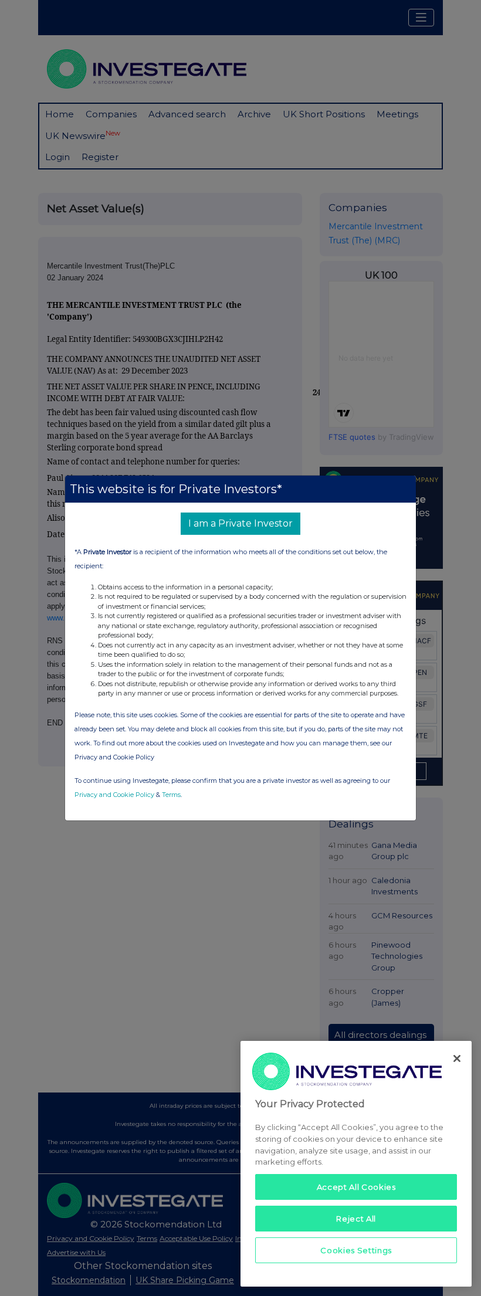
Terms (171, 795)
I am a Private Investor (240, 523)
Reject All (356, 1218)
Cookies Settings (356, 1250)
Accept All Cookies (356, 1187)
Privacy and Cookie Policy (114, 795)
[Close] (457, 1058)
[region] (356, 1164)
